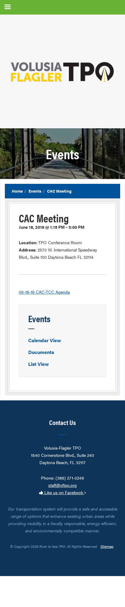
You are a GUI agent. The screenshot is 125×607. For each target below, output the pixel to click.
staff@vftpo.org (62, 485)
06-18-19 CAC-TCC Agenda (44, 292)
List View (38, 363)
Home (17, 191)
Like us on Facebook (63, 492)
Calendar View (44, 340)
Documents (41, 352)
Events (35, 191)
